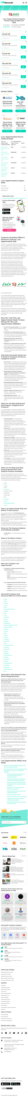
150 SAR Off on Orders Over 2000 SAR (4, 169)
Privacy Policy (4, 1016)
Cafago (6, 651)
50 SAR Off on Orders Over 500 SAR (5, 154)
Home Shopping (8, 669)
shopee (6, 631)
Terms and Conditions (6, 1020)
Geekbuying (7, 623)
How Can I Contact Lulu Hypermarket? (17, 796)
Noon (5, 599)
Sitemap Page (4, 1014)
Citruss (6, 635)
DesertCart (7, 641)
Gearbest (6, 639)
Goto (5, 633)
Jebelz (5, 619)
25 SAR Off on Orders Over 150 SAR (5, 148)
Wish (5, 643)
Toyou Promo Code (5, 974)
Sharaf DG (6, 617)
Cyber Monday (4, 997)
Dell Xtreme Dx (8, 655)
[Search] (23, 2)
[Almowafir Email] (2, 1048)
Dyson (5, 485)
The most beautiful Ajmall (10, 625)
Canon (5, 505)
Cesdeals (6, 653)
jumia (5, 605)
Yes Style (6, 629)
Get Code (23, 37)
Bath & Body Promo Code (7, 978)
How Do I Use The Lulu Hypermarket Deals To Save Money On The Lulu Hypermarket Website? (15, 770)
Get (20, 130)
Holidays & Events (5, 987)
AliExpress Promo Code (7, 972)
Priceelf (6, 657)
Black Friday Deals (5, 989)
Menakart (6, 647)
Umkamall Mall (8, 663)
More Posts (23, 855)
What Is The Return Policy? (14, 794)
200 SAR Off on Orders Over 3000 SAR (4, 174)
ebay (5, 613)
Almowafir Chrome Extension (8, 1007)
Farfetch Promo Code (6, 976)
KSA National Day (5, 1001)
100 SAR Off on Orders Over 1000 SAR (4, 164)
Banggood (7, 649)
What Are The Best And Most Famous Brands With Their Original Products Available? (16, 784)
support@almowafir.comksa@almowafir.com (10, 1048)
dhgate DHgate (8, 627)
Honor (5, 501)
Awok (5, 607)
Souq (5, 601)
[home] (7, 2)
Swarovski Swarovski (9, 503)
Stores (6, 6)
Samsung (6, 489)
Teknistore (6, 659)
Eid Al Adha (4, 1005)
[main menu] (26, 2)
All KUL (6, 637)
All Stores (25, 832)
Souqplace (7, 665)
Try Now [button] (9, 230)
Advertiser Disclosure (6, 1018)
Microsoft (6, 499)
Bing (5, 671)
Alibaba (6, 611)
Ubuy (5, 615)
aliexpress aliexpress (9, 609)
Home (2, 6)
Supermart (7, 667)
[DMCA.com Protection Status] (14, 1088)
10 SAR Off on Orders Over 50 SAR (5, 159)
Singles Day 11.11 (5, 995)
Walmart (6, 621)
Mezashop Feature (9, 645)
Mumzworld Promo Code (7, 980)
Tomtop (6, 661)
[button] (5, 837)
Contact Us (3, 991)
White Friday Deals (6, 993)
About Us (3, 1009)
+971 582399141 (8, 1051)
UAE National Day (5, 999)
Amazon (6, 603)
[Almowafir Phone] (2, 1052)
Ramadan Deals (5, 1003)
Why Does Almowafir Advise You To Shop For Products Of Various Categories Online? (16, 775)
